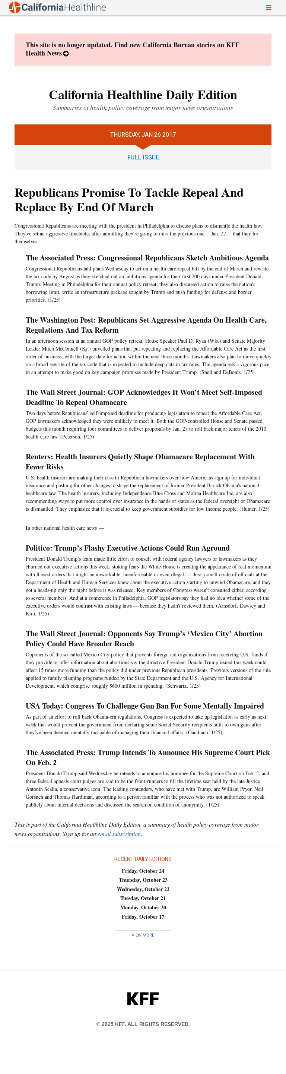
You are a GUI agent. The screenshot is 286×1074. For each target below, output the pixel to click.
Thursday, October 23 (143, 880)
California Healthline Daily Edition (143, 94)
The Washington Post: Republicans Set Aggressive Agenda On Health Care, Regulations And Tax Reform (146, 325)
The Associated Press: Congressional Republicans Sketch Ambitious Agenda (147, 258)
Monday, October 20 (143, 907)
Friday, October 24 (143, 871)
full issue (143, 157)
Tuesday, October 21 (143, 898)
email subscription (119, 833)
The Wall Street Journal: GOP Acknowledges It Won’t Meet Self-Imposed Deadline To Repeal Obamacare (144, 397)
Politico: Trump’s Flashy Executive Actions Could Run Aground (128, 548)
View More (143, 935)
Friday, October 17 (143, 917)
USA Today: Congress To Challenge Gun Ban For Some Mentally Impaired (145, 706)
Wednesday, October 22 (143, 889)
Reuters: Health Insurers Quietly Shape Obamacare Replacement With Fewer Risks (140, 462)
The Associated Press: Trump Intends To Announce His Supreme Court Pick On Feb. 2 (148, 757)
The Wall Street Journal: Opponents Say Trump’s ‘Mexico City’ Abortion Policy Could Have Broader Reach (144, 638)
